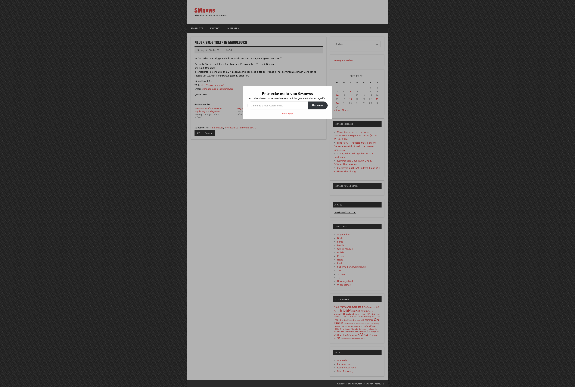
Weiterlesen (287, 113)
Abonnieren (318, 105)
